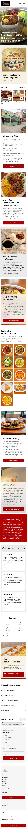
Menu (19, 3)
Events (4, 785)
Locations (5, 777)
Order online (13, 758)
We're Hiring (5, 788)
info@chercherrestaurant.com (10, 748)
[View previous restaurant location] (20, 719)
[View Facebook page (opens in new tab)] (3, 813)
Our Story (5, 783)
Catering (4, 779)
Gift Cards (5, 790)
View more (5, 564)
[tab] (12, 724)
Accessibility (5, 805)
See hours (21, 754)
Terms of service (6, 803)
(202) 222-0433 (6, 745)
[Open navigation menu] (24, 3)
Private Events (6, 781)
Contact (4, 792)
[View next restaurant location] (24, 719)
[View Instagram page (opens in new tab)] (5, 813)
